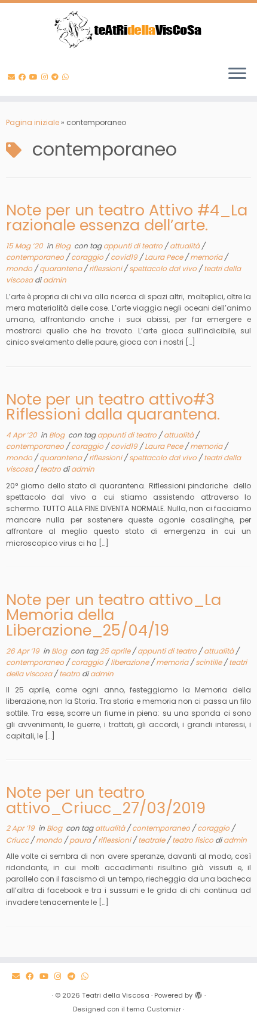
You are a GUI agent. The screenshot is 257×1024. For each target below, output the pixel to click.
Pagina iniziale (32, 122)
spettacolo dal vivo (163, 268)
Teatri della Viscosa (115, 995)
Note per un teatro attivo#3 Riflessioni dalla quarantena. (113, 407)
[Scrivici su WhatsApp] (67, 77)
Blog (63, 246)
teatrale (152, 840)
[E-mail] (13, 77)
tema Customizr (154, 1009)
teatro (51, 469)
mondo (20, 268)
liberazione (131, 662)
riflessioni (106, 268)
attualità (185, 246)
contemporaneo (36, 257)
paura (81, 840)
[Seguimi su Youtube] (35, 77)
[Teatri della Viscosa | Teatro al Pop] (128, 29)
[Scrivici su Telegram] (56, 77)
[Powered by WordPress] (198, 993)
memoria (207, 257)
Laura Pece (165, 257)
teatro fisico (193, 840)
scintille (209, 662)
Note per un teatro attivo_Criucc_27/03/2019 (106, 800)
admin (54, 280)
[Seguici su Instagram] (46, 77)
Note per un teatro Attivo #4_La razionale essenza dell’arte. (126, 217)
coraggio (88, 257)
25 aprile (116, 651)
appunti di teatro (133, 246)
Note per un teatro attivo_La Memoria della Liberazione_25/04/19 (113, 615)
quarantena (61, 268)
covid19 (125, 257)
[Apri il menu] (237, 74)
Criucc (18, 840)
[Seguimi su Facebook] (24, 77)
